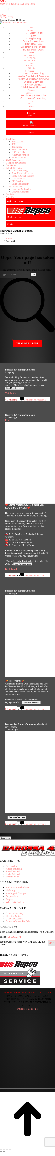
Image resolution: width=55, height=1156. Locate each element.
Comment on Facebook (35, 824)
